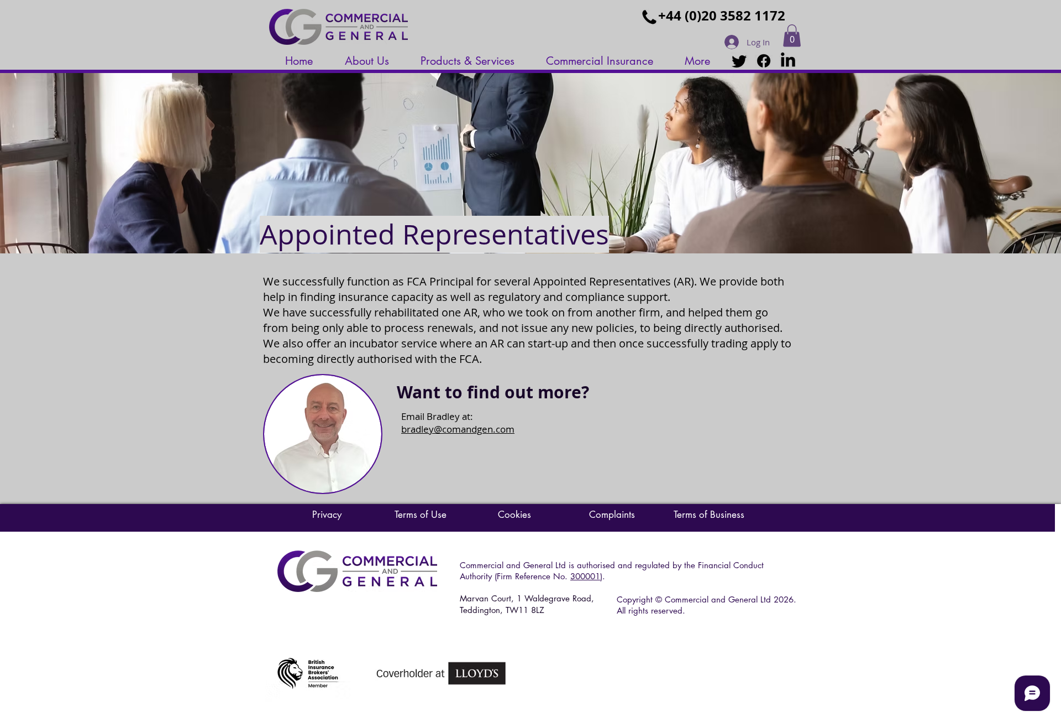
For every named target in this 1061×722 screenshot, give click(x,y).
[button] (791, 35)
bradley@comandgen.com (457, 429)
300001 (585, 576)
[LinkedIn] (788, 61)
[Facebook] (764, 61)
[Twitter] (739, 61)
